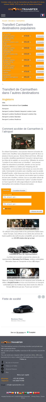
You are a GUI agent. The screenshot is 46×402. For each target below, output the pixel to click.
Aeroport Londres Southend (11, 114)
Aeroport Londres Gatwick (11, 111)
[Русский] (10, 392)
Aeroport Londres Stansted (11, 117)
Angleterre (8, 99)
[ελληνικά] (28, 392)
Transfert (6, 190)
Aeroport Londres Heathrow (11, 119)
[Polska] (30, 392)
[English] (7, 392)
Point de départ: (8, 194)
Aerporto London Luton (28, 111)
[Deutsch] (20, 392)
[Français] (15, 392)
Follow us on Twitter (11, 366)
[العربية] (25, 392)
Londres (25, 105)
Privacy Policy (36, 396)
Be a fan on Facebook (12, 362)
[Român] (33, 392)
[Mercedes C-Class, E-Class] (23, 302)
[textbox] (17, 197)
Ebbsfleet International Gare (11, 105)
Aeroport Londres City (29, 114)
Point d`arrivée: (8, 201)
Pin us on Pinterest (11, 369)
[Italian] (18, 392)
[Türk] (36, 392)
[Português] (23, 392)
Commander (40, 36)
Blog (7, 372)
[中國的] (38, 392)
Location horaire (19, 190)
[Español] (12, 392)
